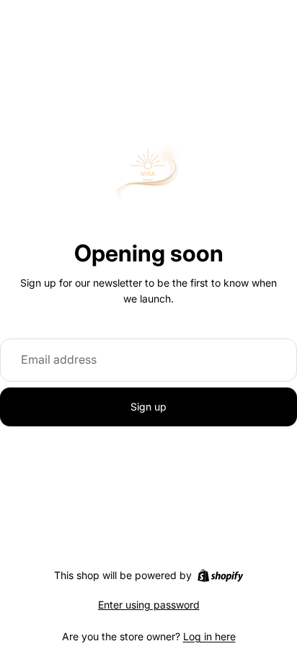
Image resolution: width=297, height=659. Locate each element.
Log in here (209, 636)
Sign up (148, 406)
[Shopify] (220, 575)
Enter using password (149, 605)
